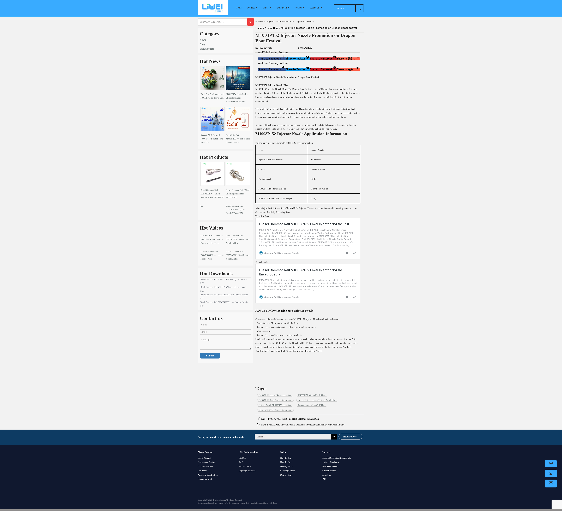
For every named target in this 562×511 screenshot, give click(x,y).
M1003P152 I (293, 208)
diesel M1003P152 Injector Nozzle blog (275, 410)
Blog (202, 44)
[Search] (360, 8)
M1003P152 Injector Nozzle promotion (275, 395)
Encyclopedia (207, 48)
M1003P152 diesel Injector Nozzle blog (275, 400)
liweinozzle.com (281, 310)
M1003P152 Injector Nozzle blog (311, 395)
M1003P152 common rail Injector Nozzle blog (317, 400)
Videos (298, 7)
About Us (314, 7)
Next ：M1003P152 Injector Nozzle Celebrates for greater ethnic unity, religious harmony (303, 424)
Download (282, 7)
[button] (272, 58)
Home (238, 7)
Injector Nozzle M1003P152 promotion (275, 405)
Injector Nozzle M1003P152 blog (311, 405)
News (265, 7)
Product (251, 7)
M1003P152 (261, 77)
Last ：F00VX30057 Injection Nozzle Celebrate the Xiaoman (290, 419)
